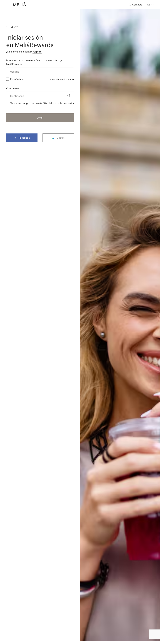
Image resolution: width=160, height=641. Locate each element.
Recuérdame (17, 79)
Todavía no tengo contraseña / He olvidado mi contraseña (42, 103)
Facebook (24, 137)
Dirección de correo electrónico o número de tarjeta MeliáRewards (35, 62)
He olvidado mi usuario (61, 79)
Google (61, 137)
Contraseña (12, 88)
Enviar (40, 117)
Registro (37, 51)
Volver (14, 26)
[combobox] (149, 4)
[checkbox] (7, 79)
